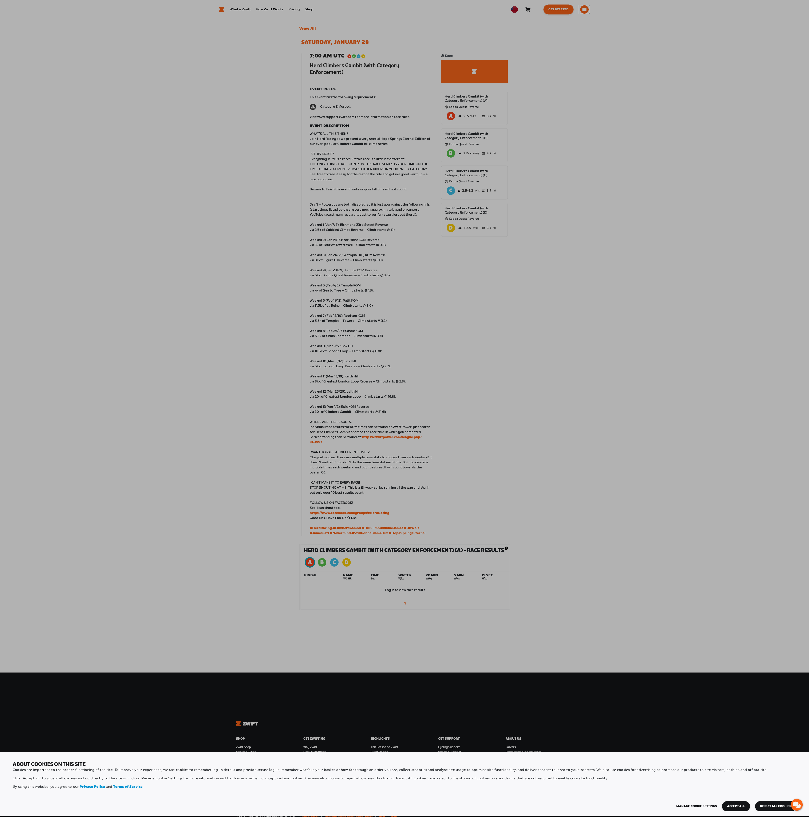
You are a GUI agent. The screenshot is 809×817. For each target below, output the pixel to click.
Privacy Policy (92, 787)
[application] (797, 805)
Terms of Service (128, 787)
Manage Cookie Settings (696, 806)
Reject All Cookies (775, 806)
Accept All (736, 806)
